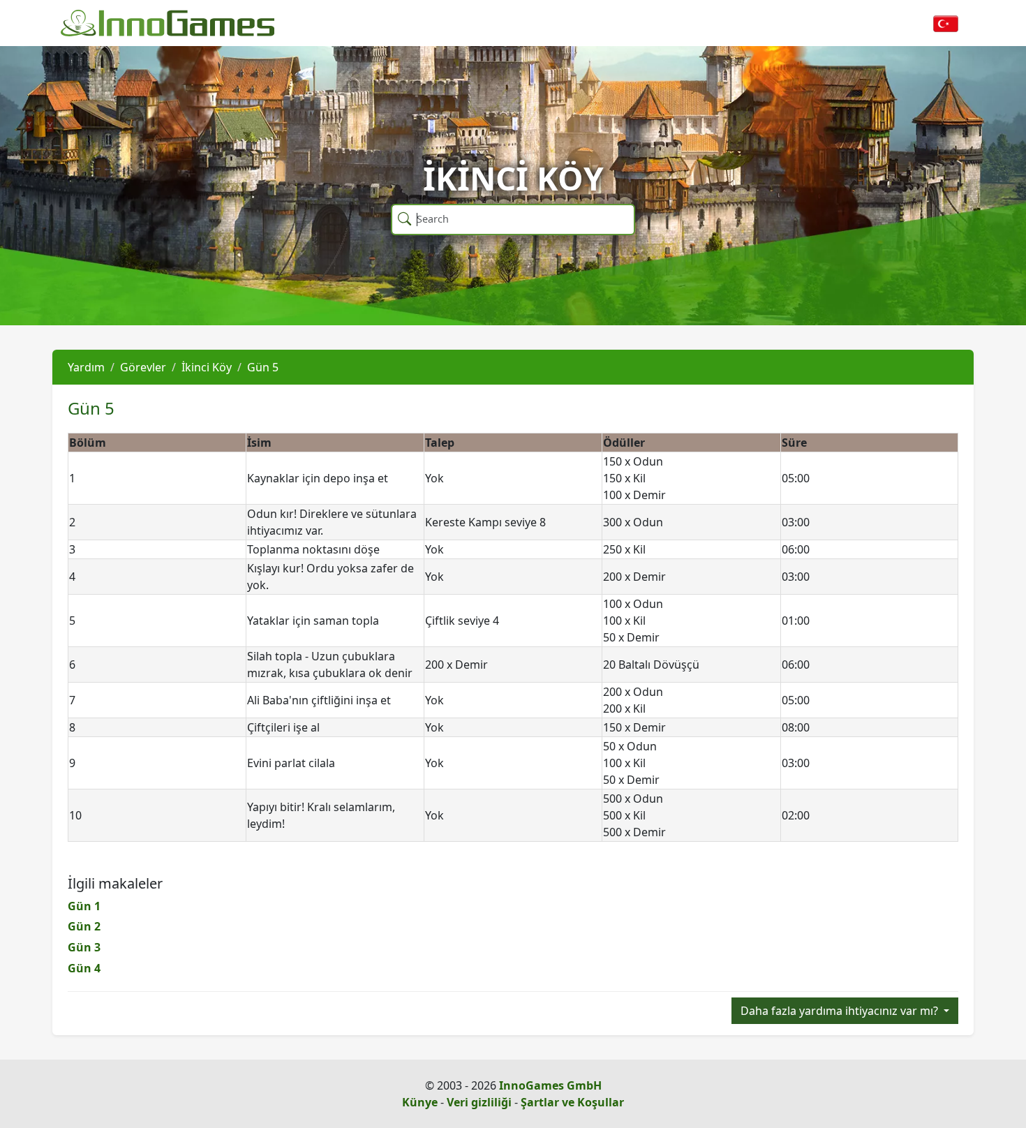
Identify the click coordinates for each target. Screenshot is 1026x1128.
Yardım (86, 367)
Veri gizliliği (479, 1102)
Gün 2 (84, 926)
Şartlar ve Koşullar (572, 1102)
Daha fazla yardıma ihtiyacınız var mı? (841, 1010)
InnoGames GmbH (550, 1085)
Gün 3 (84, 947)
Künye (420, 1102)
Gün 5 (262, 367)
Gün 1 (84, 906)
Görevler (143, 367)
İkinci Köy (206, 367)
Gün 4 (84, 968)
